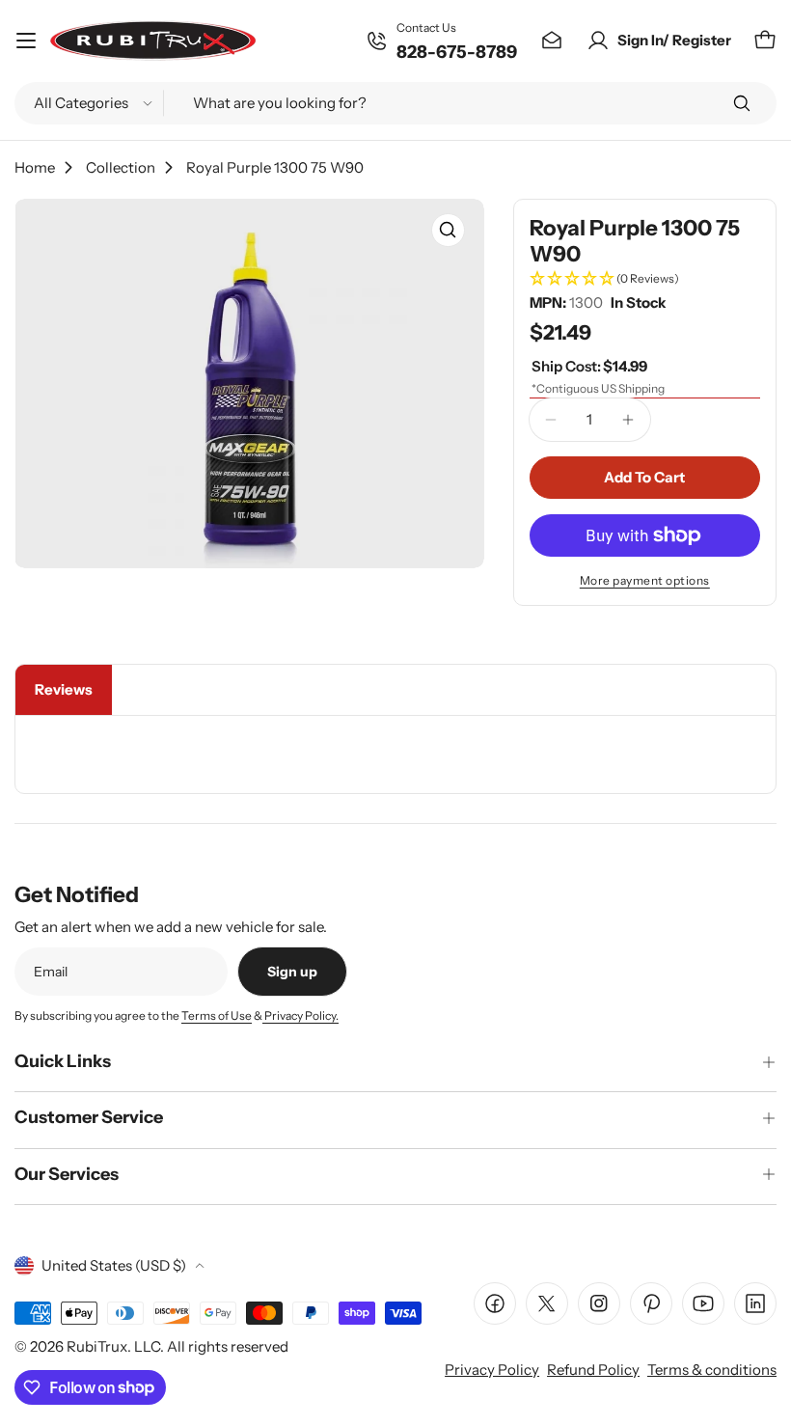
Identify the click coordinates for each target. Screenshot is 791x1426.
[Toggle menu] (26, 40)
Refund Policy (593, 1369)
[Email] (551, 40)
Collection (120, 167)
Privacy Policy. (300, 1015)
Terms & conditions (712, 1369)
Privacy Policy (492, 1369)
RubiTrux (97, 1346)
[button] (645, 279)
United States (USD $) (113, 1265)
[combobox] (395, 103)
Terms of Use (216, 1015)
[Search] (742, 103)
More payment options (645, 580)
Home (34, 167)
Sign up (292, 971)
